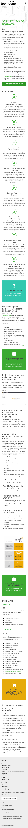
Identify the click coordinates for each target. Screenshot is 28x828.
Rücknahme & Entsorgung (7, 809)
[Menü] (25, 3)
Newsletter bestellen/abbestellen (9, 798)
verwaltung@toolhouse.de (18, 771)
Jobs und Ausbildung (6, 812)
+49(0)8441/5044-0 (6, 765)
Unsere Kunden (5, 811)
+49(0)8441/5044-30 (6, 771)
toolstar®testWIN (8, 76)
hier (24, 346)
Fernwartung (4, 786)
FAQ (2, 784)
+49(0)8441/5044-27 (6, 779)
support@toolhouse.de (6, 781)
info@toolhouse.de (5, 767)
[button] (8, 821)
